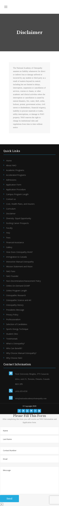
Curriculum (11, 208)
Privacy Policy (12, 314)
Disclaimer (11, 213)
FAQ (8, 232)
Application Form (13, 184)
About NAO (11, 165)
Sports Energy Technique (17, 329)
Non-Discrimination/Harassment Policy (23, 281)
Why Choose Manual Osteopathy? (21, 353)
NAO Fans (10, 271)
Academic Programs (15, 170)
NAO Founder (12, 276)
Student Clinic (12, 334)
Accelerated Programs (16, 175)
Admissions (11, 180)
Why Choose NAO (14, 358)
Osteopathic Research (16, 295)
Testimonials (12, 338)
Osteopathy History (14, 305)
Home (9, 160)
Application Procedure (16, 189)
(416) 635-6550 (21, 391)
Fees (8, 237)
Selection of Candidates (16, 324)
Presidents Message (15, 309)
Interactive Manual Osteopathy (20, 261)
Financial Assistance (15, 242)
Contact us (11, 199)
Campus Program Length (17, 194)
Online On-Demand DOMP (18, 285)
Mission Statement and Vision (19, 266)
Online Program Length (16, 290)
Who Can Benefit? (14, 348)
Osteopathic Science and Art (18, 300)
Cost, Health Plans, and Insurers (20, 204)
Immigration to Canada (16, 257)
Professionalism (13, 319)
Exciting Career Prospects (17, 223)
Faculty (9, 228)
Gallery (9, 247)
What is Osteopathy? (15, 343)
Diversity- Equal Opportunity (18, 218)
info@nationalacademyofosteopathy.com (31, 398)
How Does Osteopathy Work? (19, 252)
